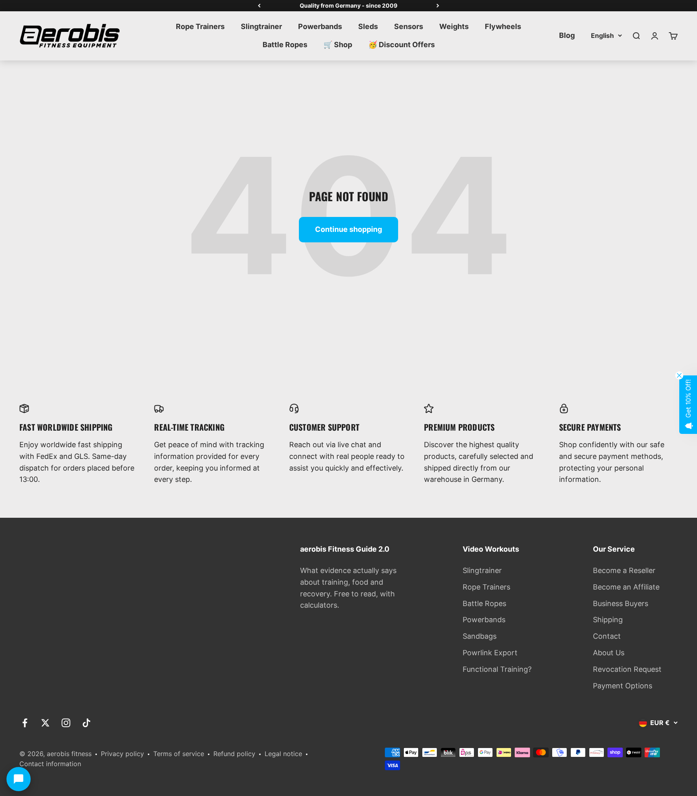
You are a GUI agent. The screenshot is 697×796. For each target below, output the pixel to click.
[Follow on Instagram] (66, 722)
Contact (607, 636)
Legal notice (283, 754)
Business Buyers (620, 603)
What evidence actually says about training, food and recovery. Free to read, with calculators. (348, 587)
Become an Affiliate (626, 587)
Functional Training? (497, 669)
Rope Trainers (200, 26)
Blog (567, 35)
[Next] (437, 5)
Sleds (368, 26)
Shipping (608, 619)
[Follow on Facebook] (24, 722)
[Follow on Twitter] (45, 722)
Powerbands (320, 26)
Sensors (408, 26)
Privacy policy (122, 754)
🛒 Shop (337, 44)
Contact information (50, 764)
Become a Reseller (624, 570)
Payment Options (622, 685)
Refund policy (234, 754)
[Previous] (259, 5)
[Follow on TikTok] (86, 722)
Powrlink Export (490, 652)
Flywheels (503, 26)
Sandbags (480, 636)
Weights (454, 26)
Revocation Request (627, 669)
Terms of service (178, 754)
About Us (608, 652)
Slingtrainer (261, 26)
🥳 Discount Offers (401, 44)
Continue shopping (348, 229)
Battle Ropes (285, 44)
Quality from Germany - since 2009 (348, 5)
